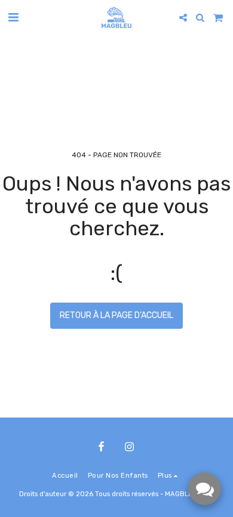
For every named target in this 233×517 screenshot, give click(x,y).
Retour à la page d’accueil (116, 315)
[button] (13, 17)
